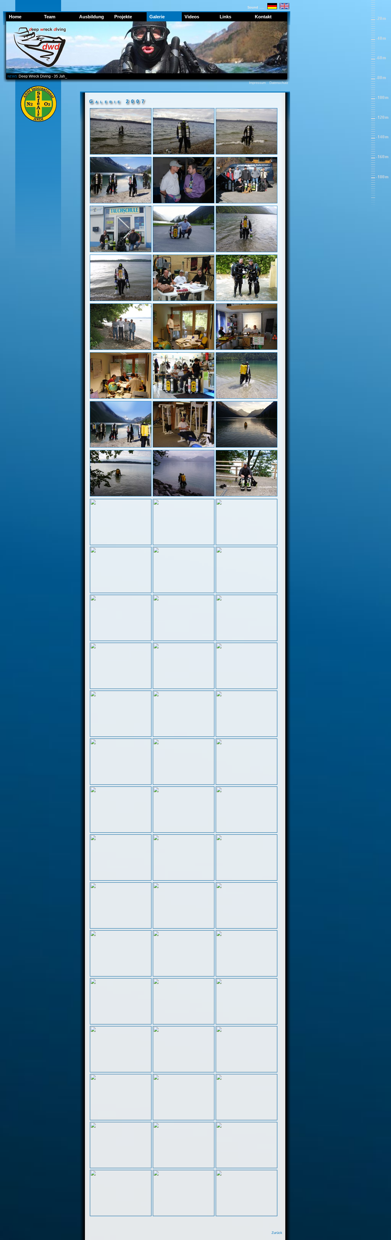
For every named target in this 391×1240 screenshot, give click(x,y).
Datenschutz (278, 83)
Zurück (277, 1233)
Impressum (257, 83)
